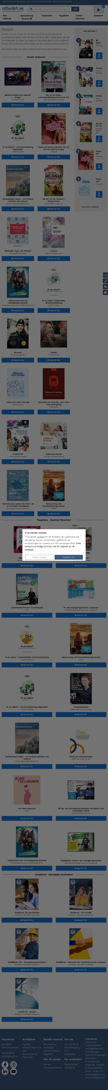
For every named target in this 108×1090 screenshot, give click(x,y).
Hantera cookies (39, 557)
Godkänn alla (69, 557)
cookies (41, 536)
